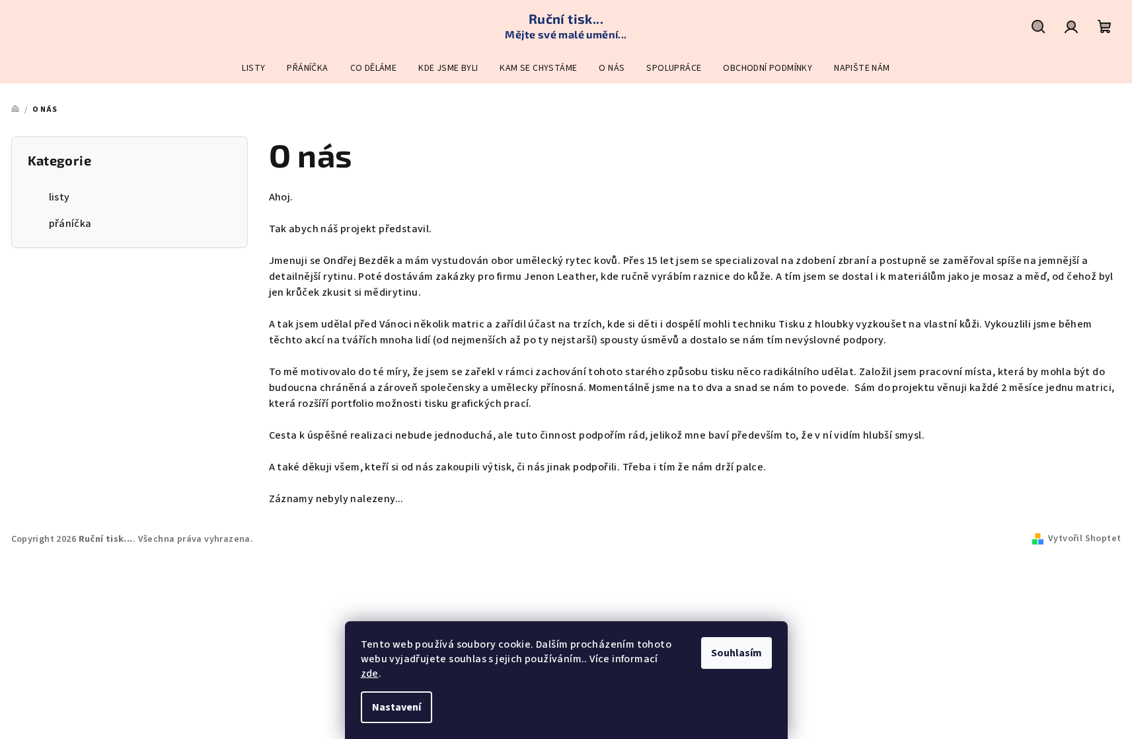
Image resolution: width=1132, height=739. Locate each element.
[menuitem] (253, 68)
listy (59, 197)
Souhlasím (736, 653)
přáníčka (70, 223)
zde (370, 673)
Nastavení (396, 707)
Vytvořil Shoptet (1084, 538)
